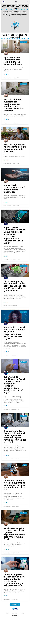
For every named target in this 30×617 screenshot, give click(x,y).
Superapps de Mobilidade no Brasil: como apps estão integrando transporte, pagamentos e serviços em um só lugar (14, 385)
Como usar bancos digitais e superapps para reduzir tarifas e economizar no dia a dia (14, 485)
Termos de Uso (14, 613)
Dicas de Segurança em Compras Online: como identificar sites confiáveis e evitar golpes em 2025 (15, 286)
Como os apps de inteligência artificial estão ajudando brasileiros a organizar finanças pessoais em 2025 (14, 580)
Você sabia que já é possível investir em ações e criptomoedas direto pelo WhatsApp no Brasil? (14, 534)
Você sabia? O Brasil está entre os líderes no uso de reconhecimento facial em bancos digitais (14, 333)
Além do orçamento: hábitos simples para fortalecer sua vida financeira (15, 148)
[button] (16, 2)
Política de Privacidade (15, 615)
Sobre (7, 613)
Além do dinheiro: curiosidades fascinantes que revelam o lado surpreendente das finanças (14, 105)
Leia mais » (6, 74)
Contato (22, 613)
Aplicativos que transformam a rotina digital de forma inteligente (13, 61)
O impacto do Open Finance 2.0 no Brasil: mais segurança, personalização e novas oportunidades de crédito (15, 437)
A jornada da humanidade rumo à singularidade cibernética (14, 188)
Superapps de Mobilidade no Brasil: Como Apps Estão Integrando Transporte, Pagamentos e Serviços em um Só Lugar (14, 235)
